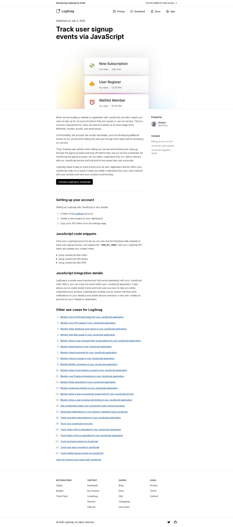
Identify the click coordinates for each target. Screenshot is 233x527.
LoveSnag (92, 496)
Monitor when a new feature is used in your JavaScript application (93, 370)
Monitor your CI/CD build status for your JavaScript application (92, 317)
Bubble (59, 490)
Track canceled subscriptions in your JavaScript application (90, 417)
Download (92, 485)
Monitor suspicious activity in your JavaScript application (89, 388)
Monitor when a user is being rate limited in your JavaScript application (96, 400)
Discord (91, 501)
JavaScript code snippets (162, 146)
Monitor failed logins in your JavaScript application (86, 346)
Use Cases (124, 507)
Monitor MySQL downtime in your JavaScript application (88, 364)
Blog (121, 485)
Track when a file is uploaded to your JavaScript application (90, 429)
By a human (93, 490)
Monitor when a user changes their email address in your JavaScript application (100, 340)
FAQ (121, 496)
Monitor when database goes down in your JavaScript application (93, 329)
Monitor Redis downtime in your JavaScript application (88, 382)
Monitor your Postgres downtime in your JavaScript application (92, 376)
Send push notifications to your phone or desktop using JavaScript (94, 411)
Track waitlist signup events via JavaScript (81, 453)
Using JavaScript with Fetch (72, 255)
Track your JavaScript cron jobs (76, 423)
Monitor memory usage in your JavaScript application (87, 358)
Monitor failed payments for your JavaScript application (88, 352)
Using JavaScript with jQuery (73, 259)
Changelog (124, 501)
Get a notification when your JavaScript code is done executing (92, 406)
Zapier (59, 485)
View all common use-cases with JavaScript (78, 459)
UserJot (91, 507)
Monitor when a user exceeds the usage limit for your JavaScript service (97, 394)
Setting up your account (162, 141)
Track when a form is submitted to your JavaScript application (91, 435)
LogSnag (79, 213)
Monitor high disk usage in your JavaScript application (87, 334)
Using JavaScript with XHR (72, 262)
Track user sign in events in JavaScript (79, 447)
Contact (154, 496)
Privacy (153, 485)
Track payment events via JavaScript (79, 441)
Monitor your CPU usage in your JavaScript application (88, 323)
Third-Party (62, 496)
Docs (121, 490)
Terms (153, 490)
